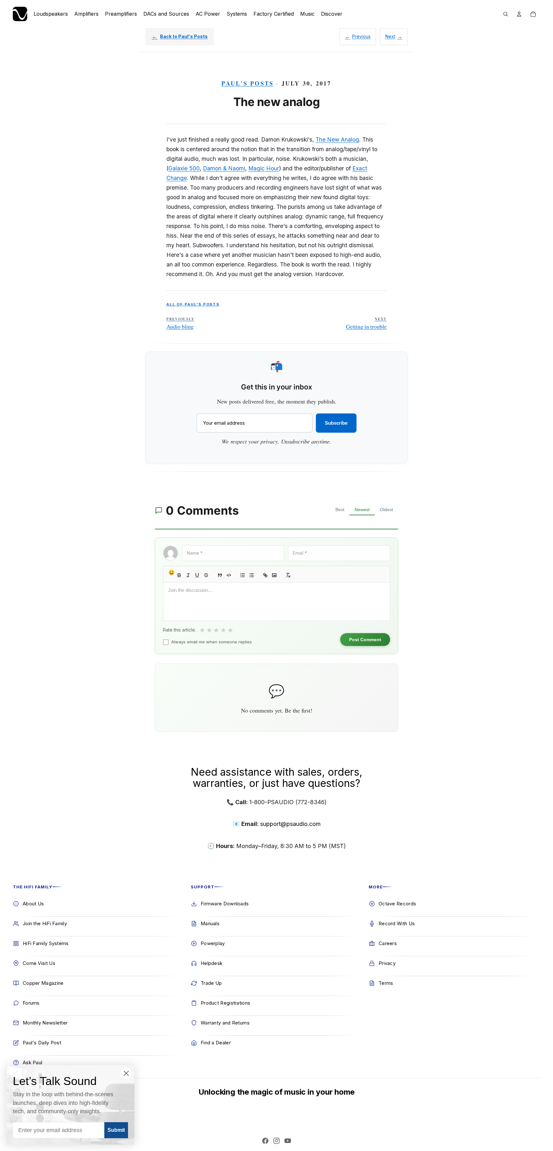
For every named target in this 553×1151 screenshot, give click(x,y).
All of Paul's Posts (193, 304)
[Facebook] (265, 1141)
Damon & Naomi (224, 168)
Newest (362, 509)
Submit (116, 1130)
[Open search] (506, 14)
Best (339, 509)
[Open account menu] (519, 14)
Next (390, 36)
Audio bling (180, 323)
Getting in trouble (366, 323)
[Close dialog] (126, 1073)
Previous (361, 36)
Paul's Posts (247, 83)
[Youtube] (288, 1141)
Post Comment (365, 639)
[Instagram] (276, 1141)
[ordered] (242, 575)
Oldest (386, 509)
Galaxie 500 (184, 168)
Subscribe (336, 423)
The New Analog (337, 139)
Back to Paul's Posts (184, 36)
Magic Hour (263, 168)
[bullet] (251, 575)
